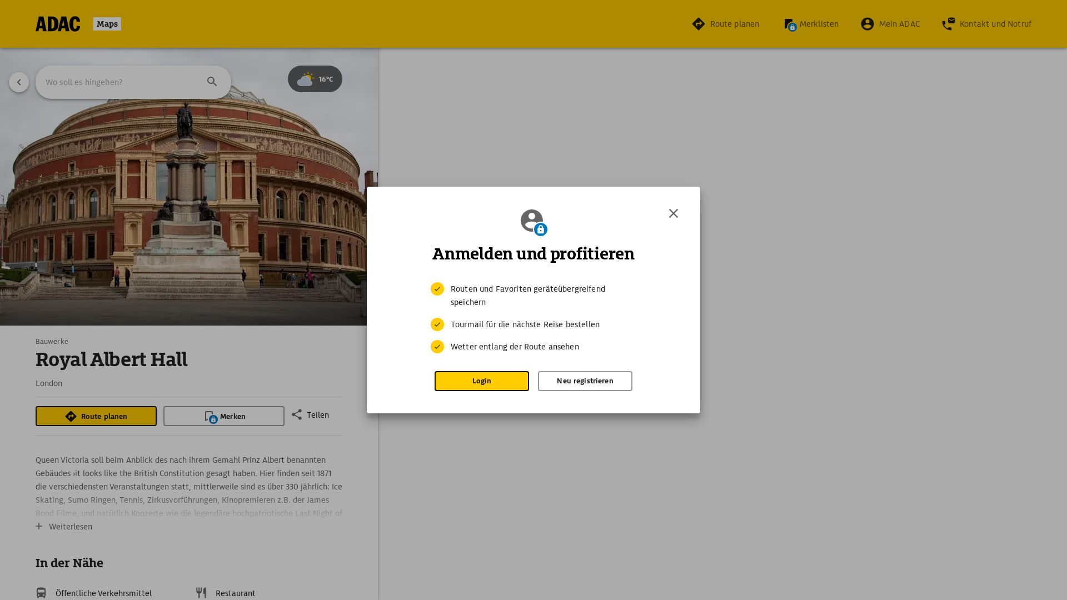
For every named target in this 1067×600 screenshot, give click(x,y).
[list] (533, 317)
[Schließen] (673, 213)
